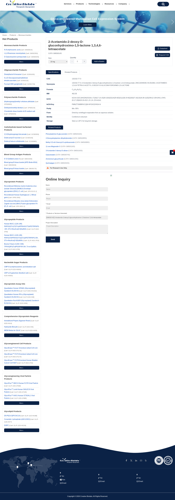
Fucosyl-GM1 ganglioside (19, 84)
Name (48, 185)
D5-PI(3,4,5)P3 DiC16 (20, 416)
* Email (48, 204)
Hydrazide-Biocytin (18, 327)
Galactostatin (51, 155)
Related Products (71, 72)
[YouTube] (141, 460)
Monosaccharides (24, 35)
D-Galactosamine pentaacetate (21, 57)
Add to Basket (99, 61)
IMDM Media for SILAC (20, 330)
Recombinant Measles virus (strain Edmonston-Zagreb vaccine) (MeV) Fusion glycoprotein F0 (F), (21, 203)
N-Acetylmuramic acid (18, 50)
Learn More (87, 25)
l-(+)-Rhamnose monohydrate (21, 53)
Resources (109, 4)
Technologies (94, 4)
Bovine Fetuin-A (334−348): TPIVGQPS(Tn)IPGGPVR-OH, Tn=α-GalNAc (20, 246)
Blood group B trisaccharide (20, 168)
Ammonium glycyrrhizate (55, 159)
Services (67, 4)
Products (80, 4)
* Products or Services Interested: (56, 213)
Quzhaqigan (50, 163)
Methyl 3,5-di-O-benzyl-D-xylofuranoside (60, 142)
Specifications (53, 72)
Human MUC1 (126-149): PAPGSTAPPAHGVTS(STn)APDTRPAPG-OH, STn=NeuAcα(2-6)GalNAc (21, 237)
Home (4, 35)
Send (53, 239)
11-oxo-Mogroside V (53, 146)
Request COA (164, 55)
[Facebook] (126, 460)
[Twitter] (131, 460)
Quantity (73, 57)
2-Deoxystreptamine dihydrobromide (59, 138)
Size (50, 58)
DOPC (15, 425)
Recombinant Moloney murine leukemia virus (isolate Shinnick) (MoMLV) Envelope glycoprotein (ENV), (20, 188)
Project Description (52, 222)
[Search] (163, 4)
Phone (48, 194)
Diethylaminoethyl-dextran (19, 108)
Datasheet (163, 48)
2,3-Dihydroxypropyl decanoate (21, 134)
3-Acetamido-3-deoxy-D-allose (57, 150)
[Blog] (146, 460)
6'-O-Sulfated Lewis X (18, 159)
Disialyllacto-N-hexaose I (19, 74)
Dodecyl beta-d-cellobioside (20, 141)
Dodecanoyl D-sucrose (18, 138)
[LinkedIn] (136, 460)
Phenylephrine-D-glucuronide (56, 134)
